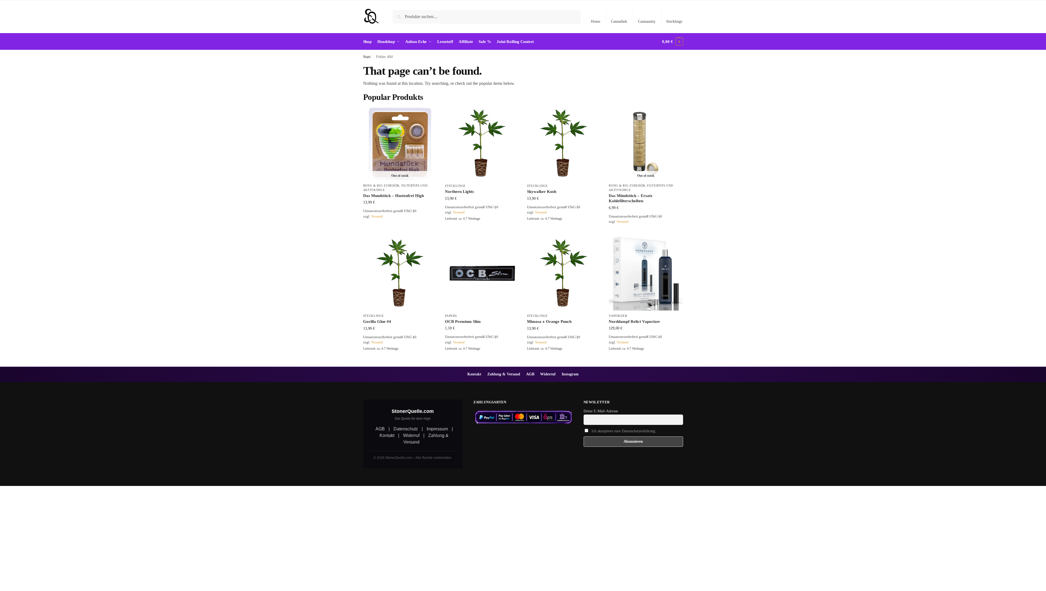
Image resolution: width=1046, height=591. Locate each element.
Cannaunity (646, 21)
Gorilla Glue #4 (377, 321)
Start (367, 57)
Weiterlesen (400, 224)
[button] (672, 41)
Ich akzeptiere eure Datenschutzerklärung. (624, 431)
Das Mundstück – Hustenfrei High (393, 195)
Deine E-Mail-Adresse (601, 411)
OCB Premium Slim (463, 321)
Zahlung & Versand (503, 374)
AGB (530, 374)
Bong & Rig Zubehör (381, 185)
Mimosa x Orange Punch (549, 321)
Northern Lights (459, 191)
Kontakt (474, 374)
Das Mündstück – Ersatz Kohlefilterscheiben (630, 198)
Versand (377, 216)
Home (595, 21)
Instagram (570, 374)
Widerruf (548, 374)
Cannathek (619, 21)
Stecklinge (674, 21)
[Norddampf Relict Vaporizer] (646, 274)
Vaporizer (618, 315)
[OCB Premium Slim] (482, 274)
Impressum (437, 429)
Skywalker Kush (541, 191)
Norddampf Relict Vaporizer (634, 321)
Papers (451, 315)
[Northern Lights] (482, 144)
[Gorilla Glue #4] (400, 274)
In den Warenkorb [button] (482, 231)
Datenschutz (406, 429)
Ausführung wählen (645, 361)
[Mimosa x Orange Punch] (564, 274)
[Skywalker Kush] (564, 144)
